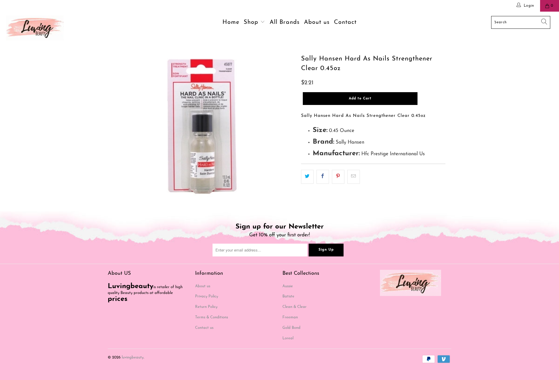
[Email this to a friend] (353, 176)
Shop (252, 22)
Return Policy (206, 307)
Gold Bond (291, 328)
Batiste (288, 296)
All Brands (285, 22)
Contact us (204, 328)
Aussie (287, 286)
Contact (345, 22)
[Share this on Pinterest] (338, 176)
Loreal (287, 338)
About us (317, 22)
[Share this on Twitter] (307, 176)
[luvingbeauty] (47, 27)
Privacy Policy (206, 296)
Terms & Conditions (211, 317)
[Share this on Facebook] (322, 176)
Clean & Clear (294, 307)
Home (230, 22)
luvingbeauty (133, 357)
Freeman (290, 317)
